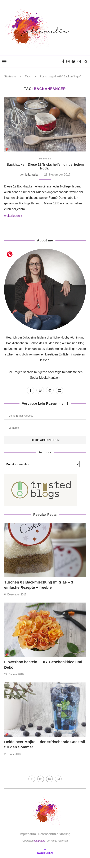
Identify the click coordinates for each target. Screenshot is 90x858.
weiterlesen (12, 215)
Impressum (27, 834)
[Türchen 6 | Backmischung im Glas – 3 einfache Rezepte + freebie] (45, 550)
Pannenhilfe (45, 158)
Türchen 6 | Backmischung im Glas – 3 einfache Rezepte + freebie (38, 585)
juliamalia (31, 174)
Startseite (10, 76)
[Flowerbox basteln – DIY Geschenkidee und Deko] (45, 630)
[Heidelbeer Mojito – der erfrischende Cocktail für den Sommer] (45, 709)
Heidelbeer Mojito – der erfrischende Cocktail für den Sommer (44, 744)
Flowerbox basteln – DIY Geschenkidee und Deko (43, 664)
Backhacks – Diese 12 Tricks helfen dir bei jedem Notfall (45, 166)
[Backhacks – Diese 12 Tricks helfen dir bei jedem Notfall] (45, 124)
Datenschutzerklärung (54, 834)
